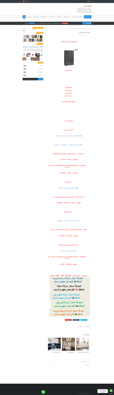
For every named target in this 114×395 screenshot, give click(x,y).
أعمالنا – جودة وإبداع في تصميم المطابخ (33, 46)
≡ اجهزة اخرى (36, 16)
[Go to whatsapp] (111, 390)
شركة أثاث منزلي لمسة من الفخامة (84, 352)
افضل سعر (87, 6)
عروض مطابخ (29, 16)
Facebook (75, 319)
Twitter (83, 319)
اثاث (41, 65)
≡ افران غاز (74, 16)
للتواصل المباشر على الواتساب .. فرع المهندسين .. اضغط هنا (68, 144)
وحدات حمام (40, 75)
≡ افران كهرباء (59, 16)
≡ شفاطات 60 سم (52, 16)
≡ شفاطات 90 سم (43, 16)
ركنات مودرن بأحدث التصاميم (56, 352)
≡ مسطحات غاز (80, 16)
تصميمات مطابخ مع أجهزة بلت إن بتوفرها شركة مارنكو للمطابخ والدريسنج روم (55, 23)
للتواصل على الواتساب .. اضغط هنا (68, 250)
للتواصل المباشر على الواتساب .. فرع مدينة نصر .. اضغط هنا (68, 135)
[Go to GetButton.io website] (111, 393)
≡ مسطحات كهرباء (67, 16)
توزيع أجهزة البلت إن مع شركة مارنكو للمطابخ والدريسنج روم (25, 23)
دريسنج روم (40, 68)
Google (67, 319)
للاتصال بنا (88, 1)
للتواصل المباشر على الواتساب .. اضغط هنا (68, 188)
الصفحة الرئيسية (87, 16)
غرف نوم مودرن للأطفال (71, 352)
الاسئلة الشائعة (71, 23)
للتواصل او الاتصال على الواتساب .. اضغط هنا (68, 220)
